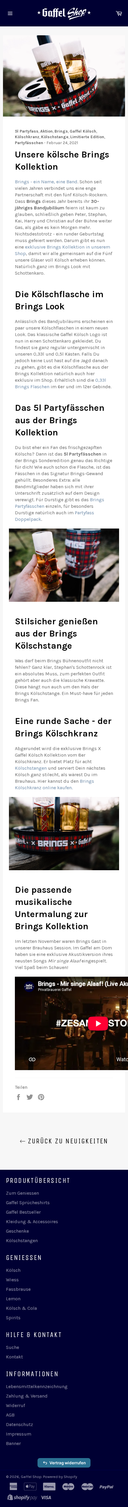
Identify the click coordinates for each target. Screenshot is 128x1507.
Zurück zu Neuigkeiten (67, 1141)
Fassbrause (18, 1289)
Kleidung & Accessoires (32, 1221)
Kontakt (14, 1357)
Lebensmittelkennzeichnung (37, 1386)
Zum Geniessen (22, 1193)
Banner (13, 1443)
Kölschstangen (31, 768)
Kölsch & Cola (21, 1308)
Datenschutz (19, 1424)
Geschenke (17, 1231)
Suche (12, 1347)
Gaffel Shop (31, 1476)
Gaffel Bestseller (23, 1212)
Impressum (18, 1434)
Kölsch (13, 1270)
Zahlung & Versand (27, 1396)
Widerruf (15, 1405)
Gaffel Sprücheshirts (28, 1202)
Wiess (12, 1279)
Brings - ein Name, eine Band (46, 181)
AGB (10, 1415)
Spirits (13, 1317)
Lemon (13, 1298)
